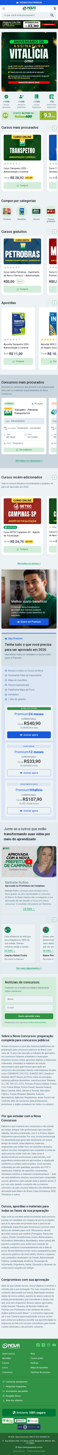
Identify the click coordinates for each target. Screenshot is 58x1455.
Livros (5, 1367)
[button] (54, 128)
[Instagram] (48, 1345)
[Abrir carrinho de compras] (55, 8)
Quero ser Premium (31, 621)
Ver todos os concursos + (29, 460)
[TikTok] (38, 1345)
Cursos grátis (37, 1358)
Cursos (5, 1363)
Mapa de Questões (39, 1367)
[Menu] (3, 8)
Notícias (34, 1363)
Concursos (7, 1372)
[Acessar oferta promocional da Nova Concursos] (29, 62)
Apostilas (6, 1358)
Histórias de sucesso (40, 1372)
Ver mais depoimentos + (29, 968)
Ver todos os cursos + (29, 563)
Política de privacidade (37, 1022)
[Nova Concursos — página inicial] (29, 8)
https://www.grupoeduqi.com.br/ (30, 1447)
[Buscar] (54, 15)
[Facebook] (43, 1345)
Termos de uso (19, 1451)
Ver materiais (25, 450)
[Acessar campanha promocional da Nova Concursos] (29, 24)
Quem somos (8, 1353)
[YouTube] (54, 1345)
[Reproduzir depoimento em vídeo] (29, 861)
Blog (33, 1353)
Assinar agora (30, 735)
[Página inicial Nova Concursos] (11, 1346)
